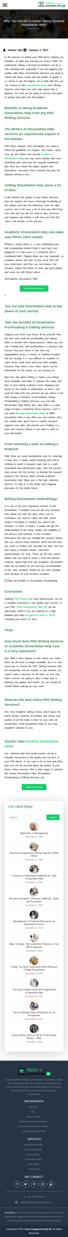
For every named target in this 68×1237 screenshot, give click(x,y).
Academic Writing (33, 1149)
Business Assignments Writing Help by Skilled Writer (34, 854)
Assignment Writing (33, 1144)
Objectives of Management (34, 833)
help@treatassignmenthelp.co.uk (36, 1202)
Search (53, 817)
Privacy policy (33, 1116)
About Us (33, 1107)
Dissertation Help (33, 1159)
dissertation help (36, 85)
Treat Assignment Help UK (32, 607)
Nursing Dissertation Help (30, 413)
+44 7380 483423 (36, 1197)
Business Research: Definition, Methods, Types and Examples (34, 900)
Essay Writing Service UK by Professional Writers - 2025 (34, 1036)
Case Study (33, 1164)
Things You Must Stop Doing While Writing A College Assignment (34, 968)
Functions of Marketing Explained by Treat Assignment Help (34, 877)
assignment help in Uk (38, 615)
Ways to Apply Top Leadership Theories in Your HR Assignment (34, 945)
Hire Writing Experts (34, 288)
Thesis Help (34, 1169)
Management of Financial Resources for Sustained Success (34, 923)
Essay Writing (33, 1154)
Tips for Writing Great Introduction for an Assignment (34, 1014)
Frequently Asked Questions (33, 1121)
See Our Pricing (34, 787)
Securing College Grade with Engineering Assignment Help (34, 991)
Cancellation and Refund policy (33, 1126)
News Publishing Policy (34, 1131)
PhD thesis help (23, 599)
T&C (33, 1112)
